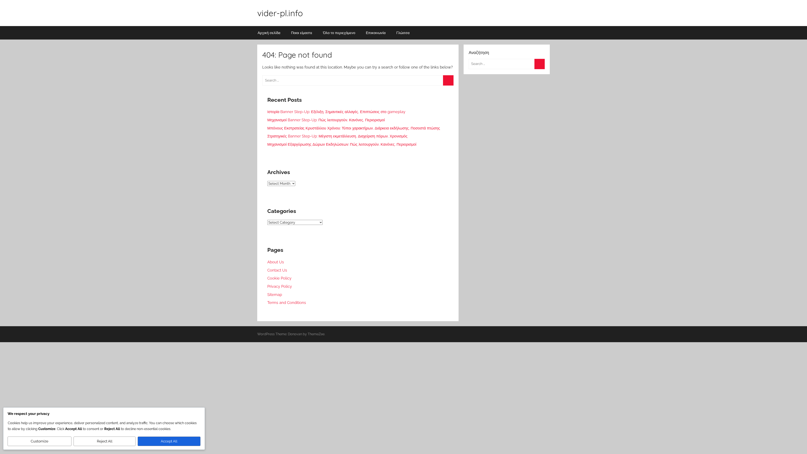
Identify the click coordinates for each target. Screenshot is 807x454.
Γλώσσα (403, 32)
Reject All (104, 441)
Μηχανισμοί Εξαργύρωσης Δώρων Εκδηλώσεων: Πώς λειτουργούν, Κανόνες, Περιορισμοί (341, 144)
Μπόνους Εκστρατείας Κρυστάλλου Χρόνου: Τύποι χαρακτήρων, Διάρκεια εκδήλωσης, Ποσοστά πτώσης (353, 128)
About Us (275, 262)
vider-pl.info (280, 13)
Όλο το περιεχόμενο (339, 32)
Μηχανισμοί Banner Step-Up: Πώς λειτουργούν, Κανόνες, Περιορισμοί (326, 120)
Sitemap (274, 294)
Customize (39, 441)
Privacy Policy (279, 286)
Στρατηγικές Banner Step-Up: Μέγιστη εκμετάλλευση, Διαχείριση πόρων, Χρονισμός (337, 136)
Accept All (169, 441)
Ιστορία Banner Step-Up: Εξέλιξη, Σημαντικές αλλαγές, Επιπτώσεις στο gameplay (336, 112)
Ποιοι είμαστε (301, 32)
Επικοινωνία (376, 32)
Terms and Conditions (286, 302)
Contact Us (277, 270)
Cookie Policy (279, 278)
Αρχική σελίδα (269, 32)
